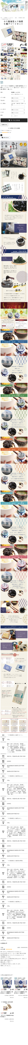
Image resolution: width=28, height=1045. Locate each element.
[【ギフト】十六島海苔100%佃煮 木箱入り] (7, 1007)
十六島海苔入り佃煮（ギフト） (6, 19)
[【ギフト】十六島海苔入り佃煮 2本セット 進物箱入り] (7, 983)
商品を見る (12, 997)
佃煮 (16, 17)
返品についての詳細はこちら (7, 130)
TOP (1, 17)
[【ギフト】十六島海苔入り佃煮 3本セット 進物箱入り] (20, 983)
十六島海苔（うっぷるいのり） (9, 17)
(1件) (10, 132)
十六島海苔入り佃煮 (21, 17)
